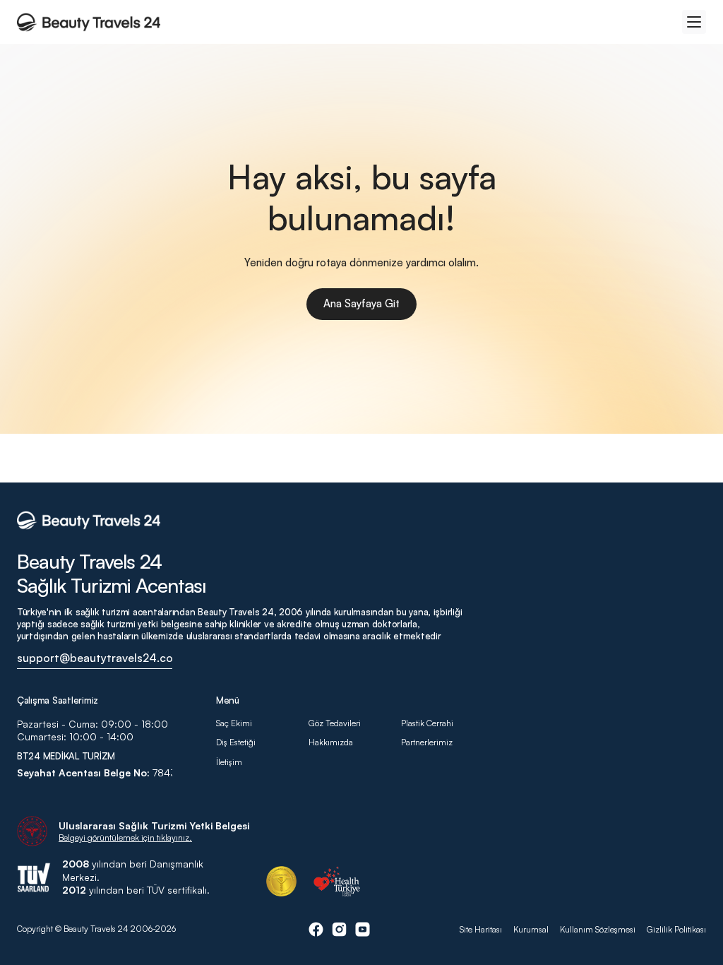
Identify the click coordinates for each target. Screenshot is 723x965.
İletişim (229, 762)
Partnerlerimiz (427, 742)
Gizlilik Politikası (676, 929)
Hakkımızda (332, 742)
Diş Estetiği (236, 742)
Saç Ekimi (234, 723)
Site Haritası (481, 929)
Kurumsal (531, 929)
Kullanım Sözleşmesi (597, 929)
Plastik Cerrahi (427, 723)
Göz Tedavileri (335, 723)
